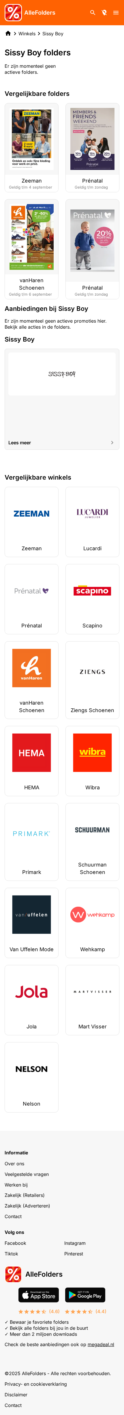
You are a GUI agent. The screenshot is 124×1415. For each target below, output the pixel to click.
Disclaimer (16, 1394)
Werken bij (16, 1185)
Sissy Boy (52, 33)
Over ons (14, 1163)
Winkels (26, 33)
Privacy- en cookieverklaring (36, 1384)
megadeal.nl (101, 1344)
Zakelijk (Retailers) (25, 1195)
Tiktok (11, 1254)
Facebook (15, 1243)
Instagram (75, 1243)
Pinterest (73, 1254)
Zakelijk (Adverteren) (27, 1206)
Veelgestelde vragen (27, 1174)
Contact (13, 1216)
